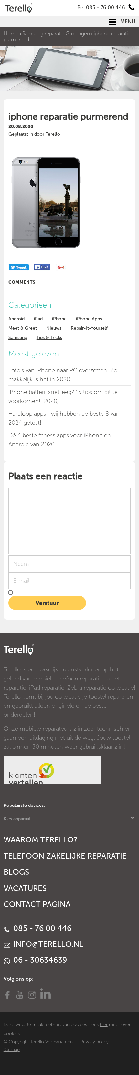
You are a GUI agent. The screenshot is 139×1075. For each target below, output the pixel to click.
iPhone (59, 318)
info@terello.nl (47, 944)
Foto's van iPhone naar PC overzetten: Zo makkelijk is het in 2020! (62, 375)
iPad (38, 318)
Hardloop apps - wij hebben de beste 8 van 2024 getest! (64, 418)
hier (104, 1024)
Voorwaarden (59, 1042)
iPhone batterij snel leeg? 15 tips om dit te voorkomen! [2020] (63, 396)
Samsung (17, 337)
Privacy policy (94, 1042)
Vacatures (25, 888)
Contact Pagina (37, 904)
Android (16, 318)
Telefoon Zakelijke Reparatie (65, 855)
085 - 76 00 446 (41, 928)
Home (11, 33)
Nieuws (53, 328)
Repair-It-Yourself (89, 328)
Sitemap (12, 1049)
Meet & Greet (22, 328)
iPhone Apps (89, 318)
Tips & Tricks (49, 337)
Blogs (16, 872)
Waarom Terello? (41, 839)
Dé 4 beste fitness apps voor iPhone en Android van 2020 (59, 440)
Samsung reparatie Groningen (56, 33)
